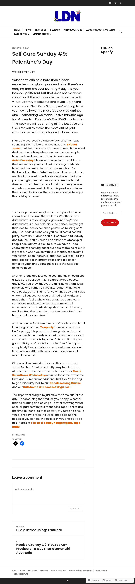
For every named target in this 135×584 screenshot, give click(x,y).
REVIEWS (55, 29)
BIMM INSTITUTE (42, 33)
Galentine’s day (23, 160)
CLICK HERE (110, 222)
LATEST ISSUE (21, 33)
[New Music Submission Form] (121, 3)
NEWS (28, 29)
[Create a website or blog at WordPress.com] (67, 581)
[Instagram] (110, 3)
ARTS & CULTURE (73, 29)
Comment (75, 508)
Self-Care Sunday (20, 48)
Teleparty (47, 327)
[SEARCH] (121, 32)
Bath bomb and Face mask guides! (47, 387)
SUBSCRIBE (110, 185)
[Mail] (116, 3)
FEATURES (40, 29)
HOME (17, 29)
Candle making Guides (65, 383)
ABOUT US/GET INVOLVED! (100, 29)
